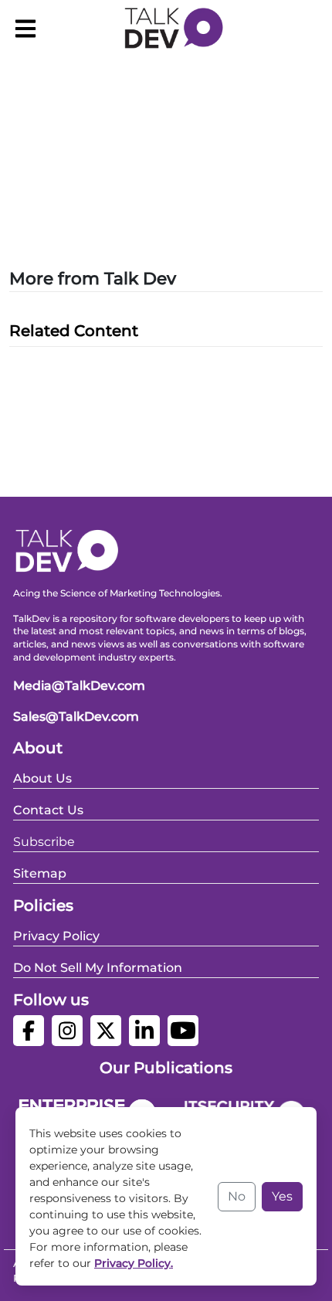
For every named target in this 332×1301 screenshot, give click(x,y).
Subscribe (44, 841)
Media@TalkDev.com (79, 685)
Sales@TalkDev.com (76, 716)
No (237, 1196)
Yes (282, 1196)
